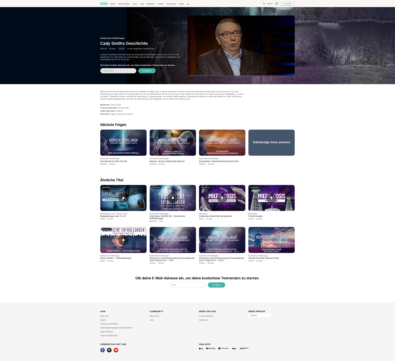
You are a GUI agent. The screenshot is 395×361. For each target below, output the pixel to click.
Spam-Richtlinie (106, 332)
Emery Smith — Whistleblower (116, 258)
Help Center (154, 316)
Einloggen (287, 4)
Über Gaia (104, 316)
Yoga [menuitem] (142, 4)
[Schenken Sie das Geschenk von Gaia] (277, 3)
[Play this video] (123, 198)
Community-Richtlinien (109, 324)
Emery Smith (116, 105)
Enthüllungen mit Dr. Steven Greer (114, 214)
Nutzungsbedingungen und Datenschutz (116, 328)
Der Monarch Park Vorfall (113, 161)
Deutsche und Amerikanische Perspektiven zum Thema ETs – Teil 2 (221, 259)
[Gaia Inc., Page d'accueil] (104, 3)
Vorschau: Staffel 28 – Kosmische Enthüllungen (167, 217)
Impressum (203, 320)
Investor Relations (206, 316)
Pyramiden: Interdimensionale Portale (219, 161)
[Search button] (264, 3)
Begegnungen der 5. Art (113, 216)
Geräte (103, 320)
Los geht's (147, 71)
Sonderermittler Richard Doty (263, 258)
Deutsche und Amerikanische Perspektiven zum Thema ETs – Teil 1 (172, 259)
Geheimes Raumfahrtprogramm (215, 216)
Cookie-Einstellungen (108, 336)
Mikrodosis (203, 214)
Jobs (152, 320)
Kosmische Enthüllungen (112, 38)
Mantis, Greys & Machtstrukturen (167, 161)
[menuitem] (112, 3)
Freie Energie (255, 216)
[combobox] (260, 315)
